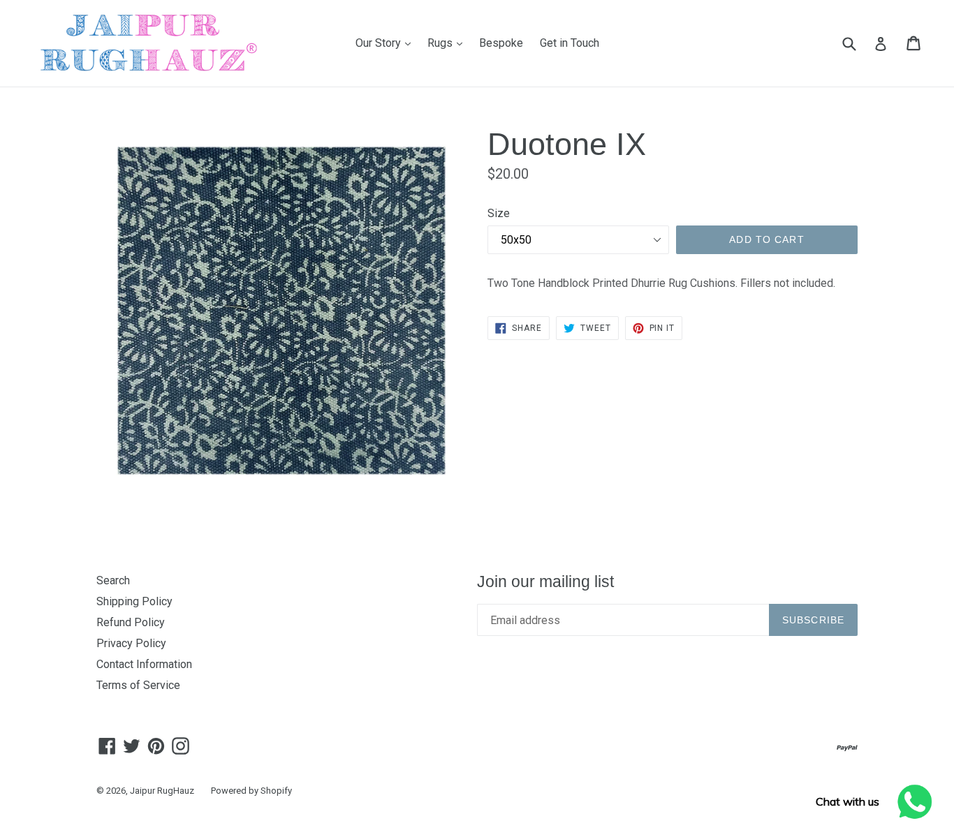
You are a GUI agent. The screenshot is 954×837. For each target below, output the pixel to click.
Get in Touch (569, 43)
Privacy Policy (131, 643)
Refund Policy (130, 622)
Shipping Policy (134, 601)
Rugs (448, 43)
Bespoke (501, 43)
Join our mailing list (545, 581)
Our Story (386, 43)
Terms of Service (138, 685)
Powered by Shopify (251, 790)
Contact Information (144, 664)
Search (113, 580)
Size (498, 213)
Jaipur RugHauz (162, 790)
